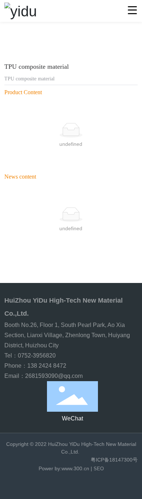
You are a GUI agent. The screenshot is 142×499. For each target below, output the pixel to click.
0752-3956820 (37, 355)
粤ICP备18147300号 (114, 460)
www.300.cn (75, 468)
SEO (99, 468)
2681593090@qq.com (54, 376)
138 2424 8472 (46, 366)
